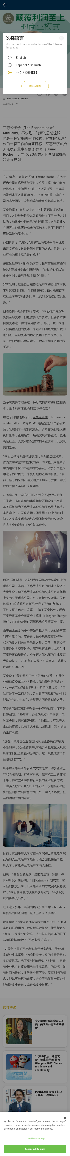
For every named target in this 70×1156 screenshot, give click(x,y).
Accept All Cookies (35, 1149)
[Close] (65, 1118)
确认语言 (35, 86)
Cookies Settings (36, 1138)
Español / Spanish (28, 65)
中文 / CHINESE (26, 72)
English (21, 57)
